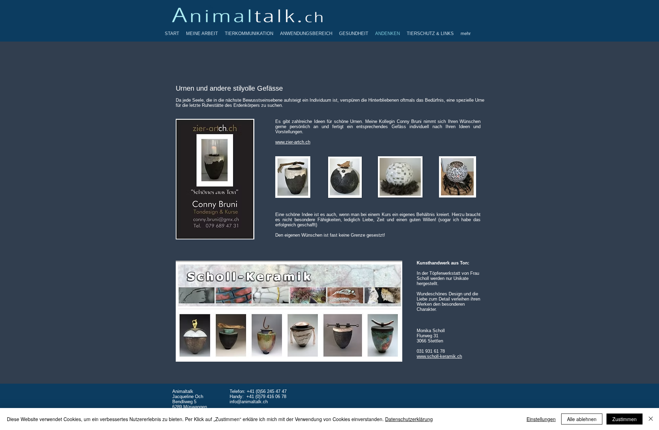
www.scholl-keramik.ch (439, 356)
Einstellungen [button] (541, 419)
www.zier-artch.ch (292, 142)
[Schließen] (651, 419)
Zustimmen (624, 419)
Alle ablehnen (582, 419)
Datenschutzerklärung (409, 419)
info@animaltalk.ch (249, 401)
